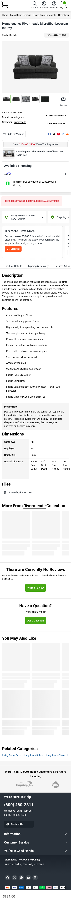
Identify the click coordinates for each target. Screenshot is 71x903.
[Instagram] (35, 877)
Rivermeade (20, 122)
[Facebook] (49, 134)
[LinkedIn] (62, 134)
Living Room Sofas (33, 755)
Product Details (9, 35)
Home (5, 15)
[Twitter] (53, 134)
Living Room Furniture (20, 15)
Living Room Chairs (55, 755)
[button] (34, 5)
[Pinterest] (58, 134)
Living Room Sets (11, 755)
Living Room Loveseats (44, 15)
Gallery (63, 105)
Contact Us (17, 824)
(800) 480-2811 (19, 804)
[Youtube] (28, 877)
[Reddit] (67, 134)
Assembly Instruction (20, 492)
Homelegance (17, 117)
